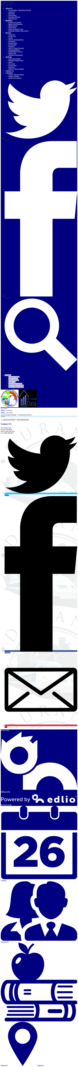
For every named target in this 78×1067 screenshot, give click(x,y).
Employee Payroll (13, 380)
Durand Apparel (13, 378)
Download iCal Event (24, 414)
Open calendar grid (22, 419)
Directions (40, 1065)
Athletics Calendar (14, 377)
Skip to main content (7, 1)
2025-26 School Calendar (16, 385)
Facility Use (12, 382)
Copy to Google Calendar (8, 414)
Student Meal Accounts (15, 384)
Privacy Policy (5, 730)
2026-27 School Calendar (16, 387)
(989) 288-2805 (10, 431)
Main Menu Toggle (6, 5)
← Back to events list (8, 419)
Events (3, 416)
